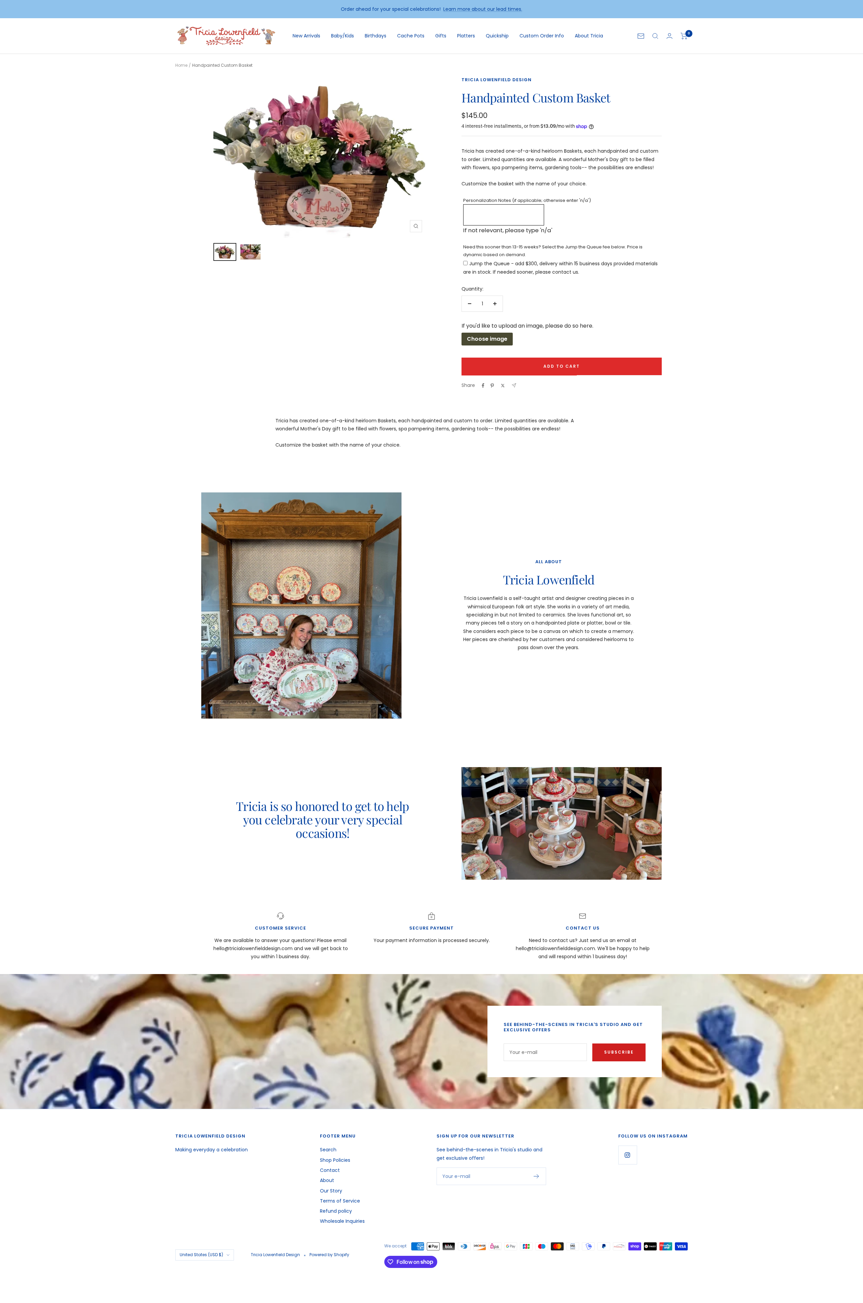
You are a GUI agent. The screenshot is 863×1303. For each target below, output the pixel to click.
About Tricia (589, 35)
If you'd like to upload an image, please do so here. (527, 326)
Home (181, 65)
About (327, 1180)
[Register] (536, 1176)
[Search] (655, 36)
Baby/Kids (342, 35)
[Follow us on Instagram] (627, 1155)
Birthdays (375, 35)
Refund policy (336, 1211)
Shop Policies (335, 1160)
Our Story (331, 1190)
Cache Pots (410, 35)
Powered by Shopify (329, 1254)
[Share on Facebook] (483, 385)
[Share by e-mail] (514, 385)
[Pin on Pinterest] (492, 385)
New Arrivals (306, 35)
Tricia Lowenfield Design (497, 80)
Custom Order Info (541, 35)
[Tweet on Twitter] (503, 385)
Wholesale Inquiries (342, 1221)
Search (328, 1149)
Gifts (440, 35)
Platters (466, 35)
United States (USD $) (201, 1254)
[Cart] (684, 36)
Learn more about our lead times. (482, 9)
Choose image (487, 339)
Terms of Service (340, 1201)
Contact (330, 1170)
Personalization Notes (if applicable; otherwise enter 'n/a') (527, 200)
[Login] (669, 36)
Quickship (497, 35)
